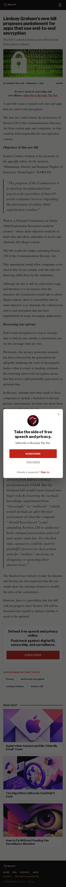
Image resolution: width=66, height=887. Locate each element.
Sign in (45, 472)
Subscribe (32, 453)
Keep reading (33, 461)
